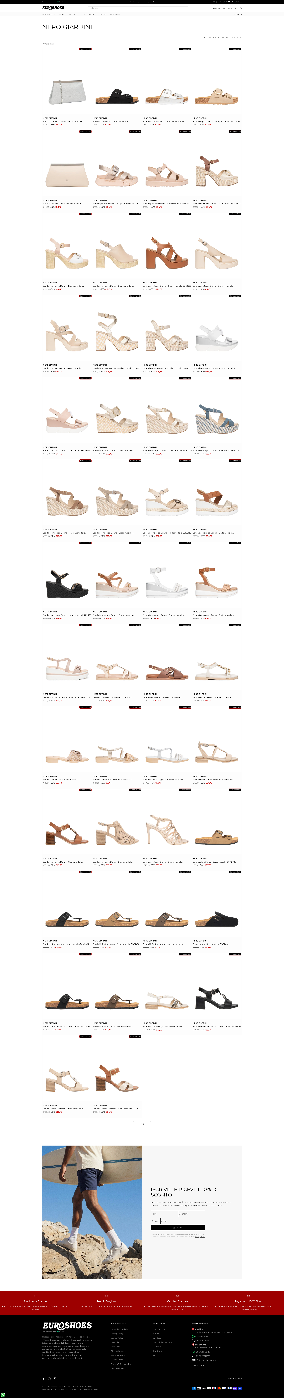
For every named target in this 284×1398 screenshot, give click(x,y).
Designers (115, 14)
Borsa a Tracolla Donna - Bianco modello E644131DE (62, 204)
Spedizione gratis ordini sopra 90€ (142, 2)
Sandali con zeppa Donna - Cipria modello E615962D (113, 615)
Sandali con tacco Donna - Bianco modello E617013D (63, 286)
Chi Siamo (157, 1351)
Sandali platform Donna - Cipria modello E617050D (167, 204)
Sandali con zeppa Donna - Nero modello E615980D (67, 615)
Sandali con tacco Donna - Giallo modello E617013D (217, 204)
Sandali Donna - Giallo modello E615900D (112, 780)
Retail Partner (61, 1389)
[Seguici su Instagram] (49, 1378)
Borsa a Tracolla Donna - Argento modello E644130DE (63, 121)
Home (214, 8)
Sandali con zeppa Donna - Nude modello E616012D (167, 533)
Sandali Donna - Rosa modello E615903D (62, 780)
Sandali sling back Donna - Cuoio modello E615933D (162, 697)
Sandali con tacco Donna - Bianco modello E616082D (213, 286)
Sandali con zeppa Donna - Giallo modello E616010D (212, 533)
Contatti (157, 1347)
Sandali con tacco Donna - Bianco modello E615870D (63, 1109)
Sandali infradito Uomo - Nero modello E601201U (66, 944)
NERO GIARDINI (50, 118)
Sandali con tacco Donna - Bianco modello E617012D (113, 286)
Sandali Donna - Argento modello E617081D (163, 121)
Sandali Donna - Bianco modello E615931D (212, 697)
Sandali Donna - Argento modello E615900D (163, 780)
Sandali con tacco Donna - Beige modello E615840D (112, 862)
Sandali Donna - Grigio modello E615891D (162, 1026)
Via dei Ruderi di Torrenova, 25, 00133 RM (213, 1332)
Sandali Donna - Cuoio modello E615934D (112, 697)
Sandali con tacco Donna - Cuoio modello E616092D (167, 286)
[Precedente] (119, 1)
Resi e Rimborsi (118, 1355)
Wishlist (156, 1333)
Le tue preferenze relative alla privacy (84, 1389)
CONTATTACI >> (199, 1365)
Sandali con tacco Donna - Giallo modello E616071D (167, 368)
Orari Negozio (117, 1368)
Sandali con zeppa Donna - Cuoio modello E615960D (213, 615)
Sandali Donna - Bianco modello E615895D (213, 780)
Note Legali (116, 1347)
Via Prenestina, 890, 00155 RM (208, 1348)
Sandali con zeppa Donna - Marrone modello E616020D (64, 533)
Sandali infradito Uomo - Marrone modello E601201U (163, 944)
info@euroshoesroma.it (206, 1360)
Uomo (229, 8)
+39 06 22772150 (202, 1356)
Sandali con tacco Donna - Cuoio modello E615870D (62, 862)
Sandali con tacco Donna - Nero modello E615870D (217, 1026)
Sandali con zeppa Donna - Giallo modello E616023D (113, 450)
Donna (221, 8)
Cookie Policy (117, 1338)
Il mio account (159, 1329)
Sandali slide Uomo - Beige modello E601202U (214, 862)
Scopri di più (238, 2)
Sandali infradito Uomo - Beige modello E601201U (116, 944)
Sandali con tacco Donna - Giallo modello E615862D (117, 1109)
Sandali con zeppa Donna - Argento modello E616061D (214, 368)
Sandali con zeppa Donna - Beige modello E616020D (113, 533)
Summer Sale (48, 14)
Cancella (184, 8)
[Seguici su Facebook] (43, 1378)
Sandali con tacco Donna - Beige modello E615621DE (162, 862)
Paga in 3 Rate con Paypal (122, 1364)
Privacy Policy (200, 1237)
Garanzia (115, 1342)
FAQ (155, 1355)
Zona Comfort (87, 14)
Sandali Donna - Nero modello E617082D (112, 121)
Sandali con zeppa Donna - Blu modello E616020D (216, 450)
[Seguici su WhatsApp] (54, 1378)
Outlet (102, 14)
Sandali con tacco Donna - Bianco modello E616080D (63, 368)
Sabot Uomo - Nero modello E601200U (211, 944)
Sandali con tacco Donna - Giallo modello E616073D (117, 368)
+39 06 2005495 (202, 1340)
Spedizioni (158, 1338)
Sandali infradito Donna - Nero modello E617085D (66, 1026)
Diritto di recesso (118, 1351)
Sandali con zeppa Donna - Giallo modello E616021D (167, 450)
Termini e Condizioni (120, 1329)
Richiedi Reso (117, 1360)
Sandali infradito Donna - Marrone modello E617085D (113, 1026)
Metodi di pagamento (163, 1342)
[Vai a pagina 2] (148, 1124)
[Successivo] (165, 1)
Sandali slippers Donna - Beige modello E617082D (216, 121)
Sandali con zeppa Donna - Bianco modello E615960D (163, 615)
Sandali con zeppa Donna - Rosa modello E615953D (67, 697)
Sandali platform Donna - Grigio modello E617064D (117, 204)
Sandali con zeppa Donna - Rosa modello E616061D (67, 450)
